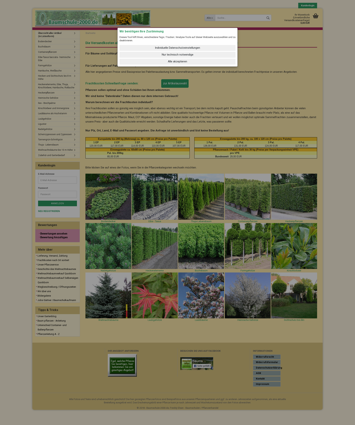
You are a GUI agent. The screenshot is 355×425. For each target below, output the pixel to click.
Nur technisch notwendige (177, 54)
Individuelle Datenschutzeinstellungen (177, 47)
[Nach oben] (344, 419)
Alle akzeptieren (177, 61)
